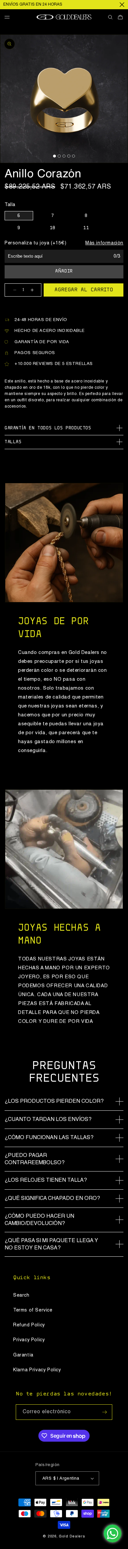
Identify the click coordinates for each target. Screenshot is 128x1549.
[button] (9, 17)
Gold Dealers (72, 1536)
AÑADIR (64, 271)
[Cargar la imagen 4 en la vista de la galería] (69, 156)
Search (21, 1295)
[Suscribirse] (104, 1412)
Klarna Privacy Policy (37, 1370)
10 (52, 228)
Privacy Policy (29, 1340)
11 (86, 228)
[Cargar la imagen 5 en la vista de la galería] (73, 156)
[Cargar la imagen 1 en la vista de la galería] (54, 156)
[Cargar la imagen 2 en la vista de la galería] (59, 156)
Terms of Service (33, 1310)
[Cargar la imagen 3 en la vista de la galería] (64, 156)
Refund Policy (29, 1325)
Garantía (23, 1355)
